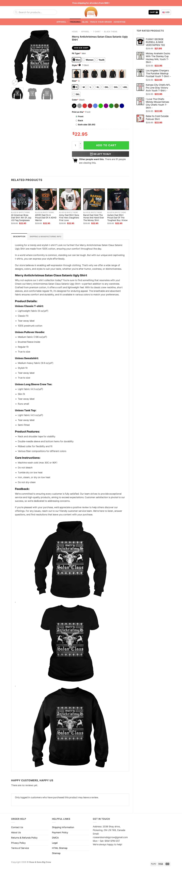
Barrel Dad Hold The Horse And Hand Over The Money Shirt (93, 217)
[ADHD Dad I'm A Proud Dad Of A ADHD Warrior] (46, 199)
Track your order (101, 22)
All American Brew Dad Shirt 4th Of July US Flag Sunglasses (21, 217)
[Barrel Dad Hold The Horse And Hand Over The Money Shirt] (94, 199)
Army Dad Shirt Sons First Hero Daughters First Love (69, 217)
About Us (16, 832)
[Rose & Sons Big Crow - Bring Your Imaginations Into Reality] (91, 12)
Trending (75, 22)
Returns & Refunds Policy (24, 837)
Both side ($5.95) (86, 124)
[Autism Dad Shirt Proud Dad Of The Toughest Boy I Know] (118, 199)
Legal (55, 843)
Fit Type (76, 53)
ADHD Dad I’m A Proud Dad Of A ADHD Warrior (45, 217)
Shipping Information (63, 827)
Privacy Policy (18, 843)
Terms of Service (20, 848)
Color (75, 99)
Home (75, 31)
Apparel (61, 22)
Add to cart (106, 145)
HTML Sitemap (59, 848)
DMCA (55, 837)
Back (80, 120)
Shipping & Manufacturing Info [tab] (45, 237)
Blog (85, 22)
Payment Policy (60, 832)
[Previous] (15, 57)
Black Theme (110, 31)
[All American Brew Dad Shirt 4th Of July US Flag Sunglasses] (22, 199)
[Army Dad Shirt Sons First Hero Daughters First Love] (70, 199)
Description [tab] (19, 237)
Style (76, 65)
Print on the (78, 112)
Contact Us (17, 827)
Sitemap (56, 853)
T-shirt (97, 31)
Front (80, 116)
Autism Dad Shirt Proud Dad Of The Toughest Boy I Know (117, 217)
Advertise (120, 22)
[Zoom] (14, 82)
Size (74, 81)
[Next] (64, 57)
